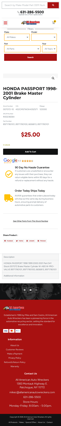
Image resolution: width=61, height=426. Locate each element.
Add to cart (30, 152)
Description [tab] (9, 257)
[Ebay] (36, 289)
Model (34, 32)
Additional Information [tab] (14, 276)
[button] (5, 23)
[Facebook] (24, 289)
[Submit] (53, 5)
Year (44, 43)
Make (6, 32)
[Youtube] (30, 289)
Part (6, 43)
